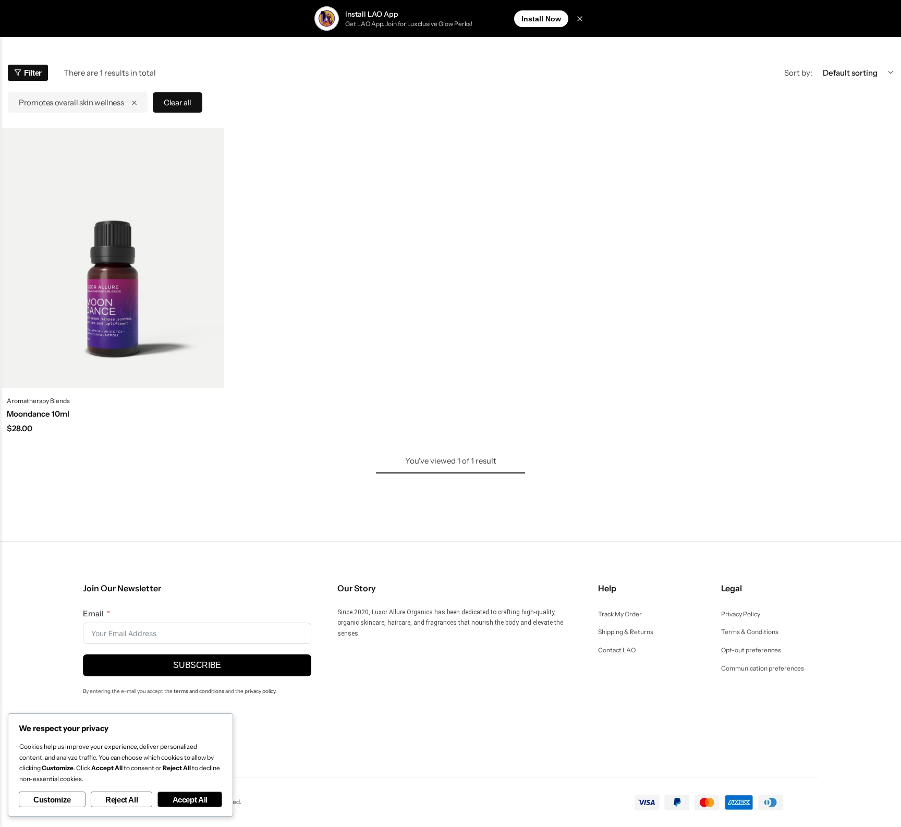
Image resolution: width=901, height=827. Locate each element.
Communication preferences (762, 668)
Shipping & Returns (625, 632)
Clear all (177, 102)
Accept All (190, 799)
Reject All (121, 799)
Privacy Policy (740, 614)
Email (93, 613)
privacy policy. (261, 691)
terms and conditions (199, 691)
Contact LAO (617, 650)
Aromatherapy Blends (38, 401)
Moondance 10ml (38, 414)
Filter (33, 72)
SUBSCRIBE (197, 665)
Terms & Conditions (749, 632)
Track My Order (620, 614)
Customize (52, 799)
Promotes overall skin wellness (71, 102)
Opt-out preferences (751, 650)
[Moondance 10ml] (113, 258)
